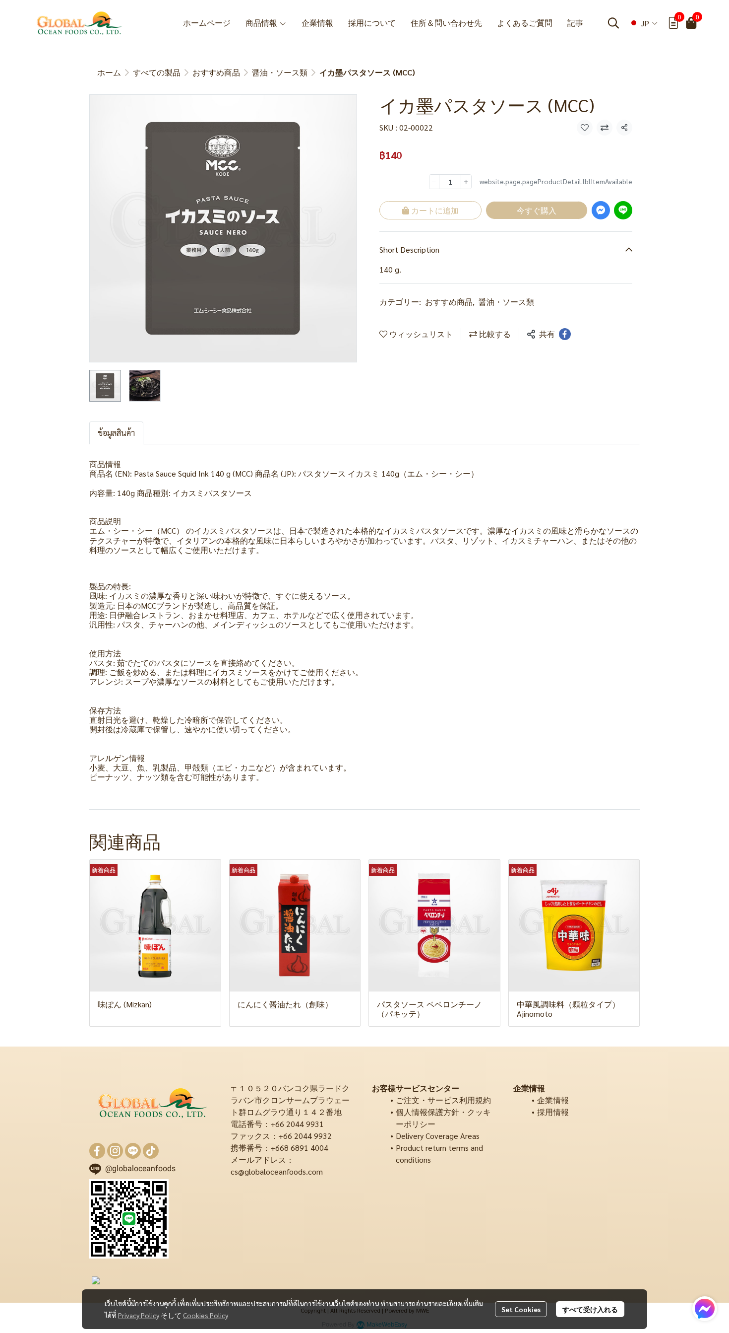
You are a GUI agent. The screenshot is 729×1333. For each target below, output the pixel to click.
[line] (133, 1151)
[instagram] (115, 1151)
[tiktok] (151, 1151)
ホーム (109, 72)
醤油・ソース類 (279, 72)
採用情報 (553, 1112)
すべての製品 (157, 72)
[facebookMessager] (705, 1309)
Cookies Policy (205, 1315)
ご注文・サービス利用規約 (443, 1100)
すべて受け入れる (590, 1309)
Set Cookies (521, 1309)
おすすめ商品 (216, 72)
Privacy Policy (138, 1315)
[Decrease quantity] (434, 182)
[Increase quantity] (466, 182)
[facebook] (97, 1151)
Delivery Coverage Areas (438, 1135)
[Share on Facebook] (565, 334)
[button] (613, 22)
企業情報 (553, 1100)
